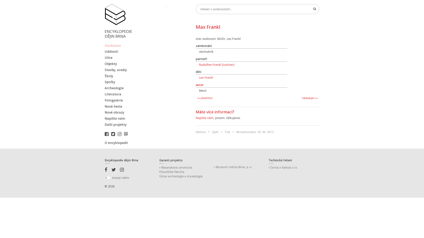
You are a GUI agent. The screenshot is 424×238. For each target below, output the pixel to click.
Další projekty (116, 124)
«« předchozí (204, 98)
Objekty (111, 63)
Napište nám (115, 118)
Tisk (227, 132)
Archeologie (114, 88)
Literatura (113, 94)
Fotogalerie (114, 100)
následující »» (310, 98)
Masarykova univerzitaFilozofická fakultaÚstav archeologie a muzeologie (181, 171)
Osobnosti (113, 45)
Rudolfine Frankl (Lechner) (216, 65)
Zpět (215, 132)
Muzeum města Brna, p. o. (233, 167)
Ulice (108, 57)
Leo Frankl (206, 77)
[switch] (107, 177)
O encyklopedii (116, 142)
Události (111, 51)
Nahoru (201, 132)
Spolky (110, 82)
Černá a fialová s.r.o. (284, 167)
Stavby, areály (116, 70)
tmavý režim (120, 178)
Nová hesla (113, 106)
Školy (109, 76)
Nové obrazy (114, 112)
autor (200, 85)
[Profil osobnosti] (126, 133)
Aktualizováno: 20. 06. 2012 (255, 132)
